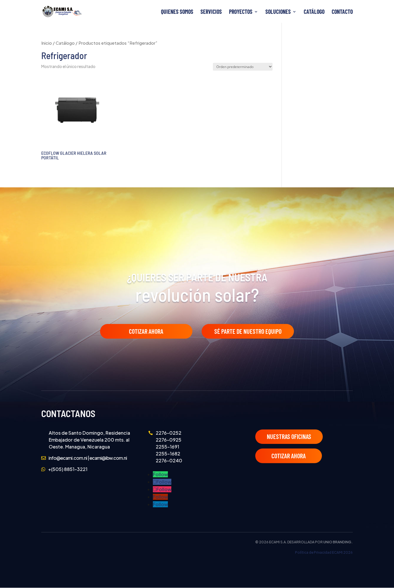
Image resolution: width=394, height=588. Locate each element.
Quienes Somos (177, 12)
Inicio (46, 43)
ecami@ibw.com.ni (108, 458)
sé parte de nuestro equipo (248, 331)
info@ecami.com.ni (67, 458)
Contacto (342, 12)
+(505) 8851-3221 (67, 469)
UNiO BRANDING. (338, 542)
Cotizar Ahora (146, 331)
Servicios (211, 12)
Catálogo (314, 12)
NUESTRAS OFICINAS (289, 436)
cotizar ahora (288, 455)
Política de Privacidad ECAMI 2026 (324, 552)
